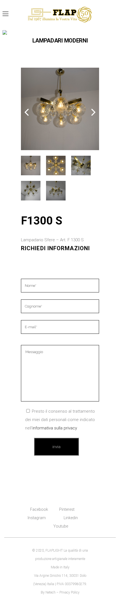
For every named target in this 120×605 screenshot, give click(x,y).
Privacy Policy (69, 592)
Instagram (37, 518)
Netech (50, 592)
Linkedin (71, 518)
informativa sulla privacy (54, 428)
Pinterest (67, 509)
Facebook (39, 509)
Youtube (60, 526)
